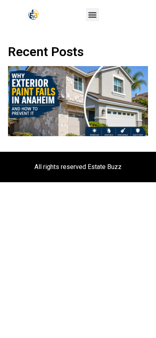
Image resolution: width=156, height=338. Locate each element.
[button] (92, 14)
